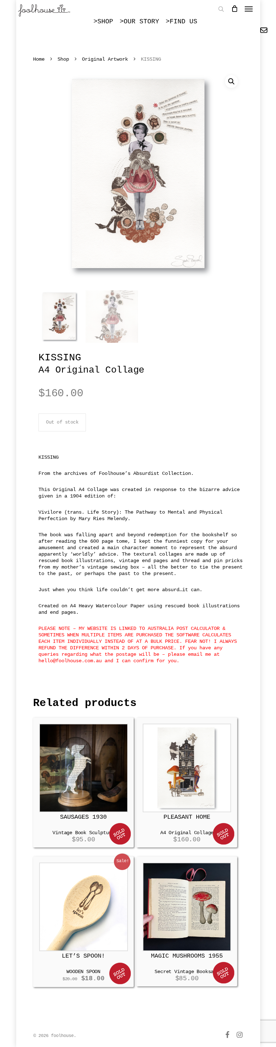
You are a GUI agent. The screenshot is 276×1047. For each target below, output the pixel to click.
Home (39, 59)
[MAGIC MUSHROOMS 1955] (187, 907)
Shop (63, 59)
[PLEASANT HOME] (187, 768)
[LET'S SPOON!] (83, 907)
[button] (231, 81)
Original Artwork (105, 59)
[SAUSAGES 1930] (83, 768)
